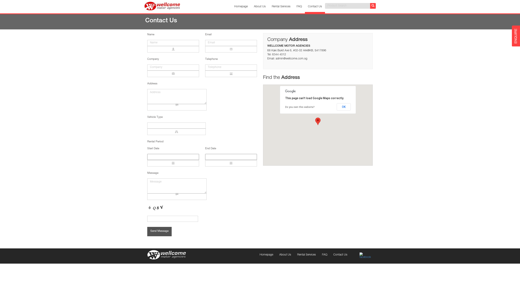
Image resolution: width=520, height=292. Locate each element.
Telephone (211, 59)
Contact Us (315, 6)
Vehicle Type (155, 117)
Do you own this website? (300, 107)
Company (153, 59)
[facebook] (366, 255)
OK (344, 106)
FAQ (299, 6)
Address (152, 84)
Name (150, 34)
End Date (210, 148)
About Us (260, 6)
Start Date (153, 148)
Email (208, 34)
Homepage (241, 6)
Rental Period (155, 142)
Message (152, 173)
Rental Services (281, 6)
